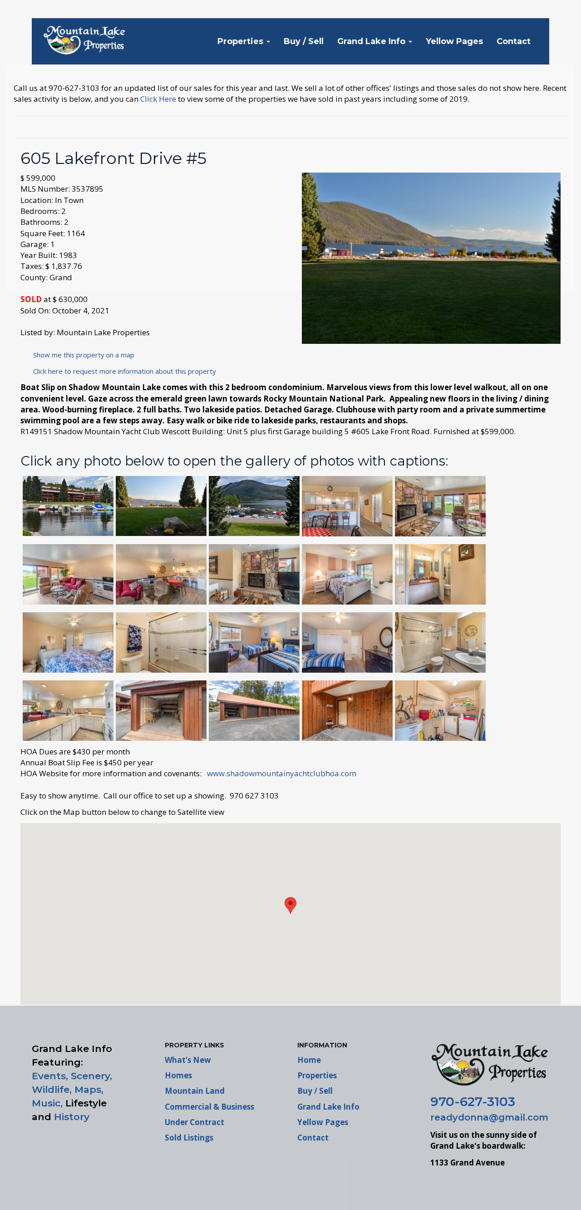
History (71, 1116)
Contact (514, 41)
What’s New (188, 1060)
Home (309, 1060)
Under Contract (194, 1122)
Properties (241, 41)
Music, (47, 1103)
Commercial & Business (209, 1106)
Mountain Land (195, 1091)
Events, (50, 1075)
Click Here (158, 99)
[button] (290, 905)
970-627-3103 (472, 1101)
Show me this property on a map (81, 354)
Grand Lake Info (372, 41)
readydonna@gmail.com (489, 1117)
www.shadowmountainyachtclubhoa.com (281, 773)
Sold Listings (189, 1137)
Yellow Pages (454, 41)
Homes (178, 1075)
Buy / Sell (304, 41)
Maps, (88, 1089)
